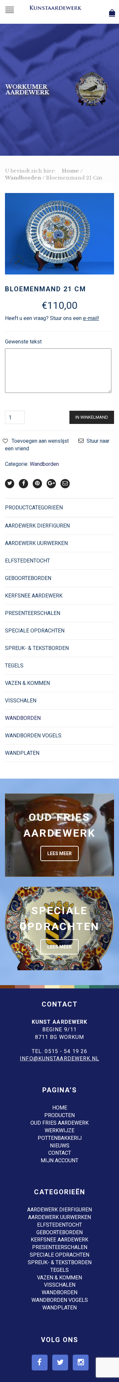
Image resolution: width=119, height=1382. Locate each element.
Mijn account (59, 1160)
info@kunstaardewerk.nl (59, 1058)
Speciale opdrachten (34, 630)
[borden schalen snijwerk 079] (59, 233)
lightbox (17, 262)
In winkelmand (91, 417)
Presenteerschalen (32, 613)
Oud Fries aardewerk (59, 1123)
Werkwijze (59, 1130)
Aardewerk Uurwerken (36, 543)
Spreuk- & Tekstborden (37, 648)
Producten (59, 1115)
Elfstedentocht (27, 561)
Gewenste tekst (23, 341)
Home (70, 171)
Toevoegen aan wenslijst (40, 441)
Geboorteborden (28, 578)
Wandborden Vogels (33, 735)
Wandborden (23, 178)
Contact (59, 1153)
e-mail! (91, 318)
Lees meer (59, 853)
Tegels (14, 665)
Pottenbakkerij (60, 1138)
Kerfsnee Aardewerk (33, 596)
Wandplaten (22, 753)
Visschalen (20, 700)
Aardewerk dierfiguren (37, 526)
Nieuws (59, 1145)
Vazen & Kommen (27, 683)
